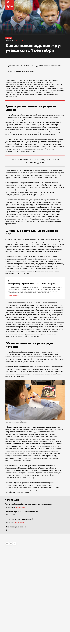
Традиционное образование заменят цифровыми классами (50, 66)
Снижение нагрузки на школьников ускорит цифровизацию (21, 72)
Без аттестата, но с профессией (19, 519)
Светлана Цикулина (22, 41)
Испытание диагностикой (16, 527)
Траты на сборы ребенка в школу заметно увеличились (28, 504)
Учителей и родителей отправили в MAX (22, 512)
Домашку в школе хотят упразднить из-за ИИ (20, 66)
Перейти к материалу (13, 295)
